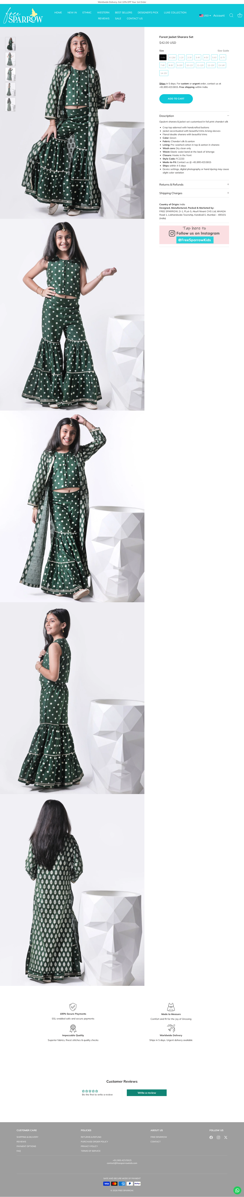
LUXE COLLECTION (175, 12)
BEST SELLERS (123, 12)
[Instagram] (218, 1137)
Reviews (21, 1141)
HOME (58, 12)
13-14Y (221, 65)
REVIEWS (103, 18)
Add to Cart (176, 98)
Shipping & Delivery (27, 1137)
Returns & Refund (91, 1137)
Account (219, 15)
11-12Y (200, 65)
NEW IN (72, 12)
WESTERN (103, 12)
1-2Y (181, 57)
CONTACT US (135, 18)
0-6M (163, 57)
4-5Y (206, 57)
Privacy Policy (89, 1146)
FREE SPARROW (159, 1137)
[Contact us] (237, 1190)
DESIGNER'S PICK (148, 12)
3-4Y (198, 57)
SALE (118, 18)
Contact (156, 1141)
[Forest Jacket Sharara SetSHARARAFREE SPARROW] (10, 44)
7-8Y (163, 65)
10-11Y (189, 65)
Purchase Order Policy (94, 1141)
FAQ (19, 1151)
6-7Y (223, 57)
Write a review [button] (147, 1092)
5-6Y (214, 57)
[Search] (231, 15)
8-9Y (171, 65)
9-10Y (180, 65)
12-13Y (211, 65)
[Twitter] (225, 1137)
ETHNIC (86, 12)
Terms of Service (90, 1151)
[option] (10, 44)
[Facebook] (211, 1137)
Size (194, 50)
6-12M (172, 57)
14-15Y (164, 73)
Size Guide (223, 50)
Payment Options (26, 1146)
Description (166, 115)
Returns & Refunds (171, 184)
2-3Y (189, 57)
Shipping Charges (170, 193)
